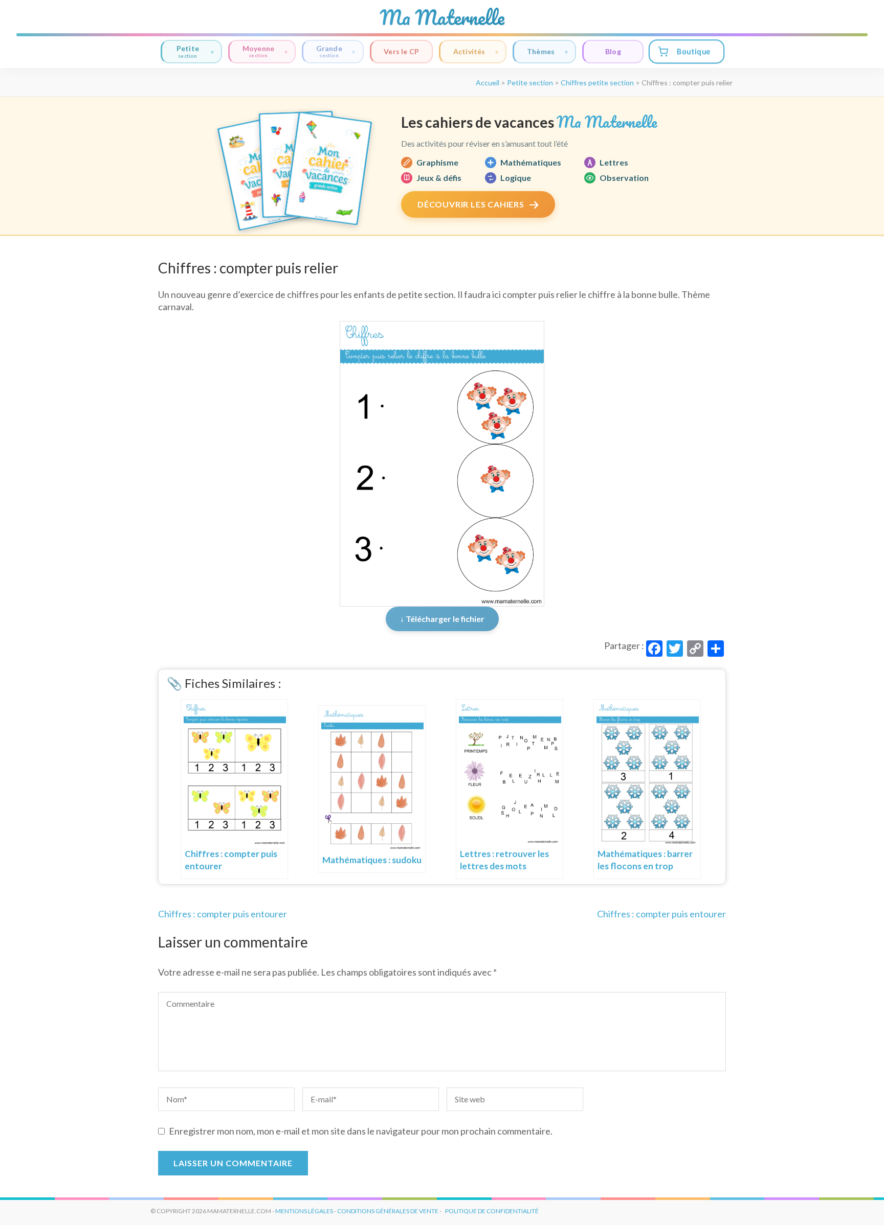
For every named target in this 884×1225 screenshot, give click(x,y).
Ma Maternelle (442, 17)
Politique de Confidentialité (492, 1211)
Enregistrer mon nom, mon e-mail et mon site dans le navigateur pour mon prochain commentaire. (360, 1131)
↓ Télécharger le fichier (442, 618)
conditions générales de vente (387, 1211)
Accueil (487, 82)
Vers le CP (401, 51)
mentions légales (304, 1211)
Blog (613, 51)
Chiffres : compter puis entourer (222, 913)
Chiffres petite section (597, 82)
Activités (469, 51)
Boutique (693, 51)
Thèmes (541, 51)
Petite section (530, 82)
